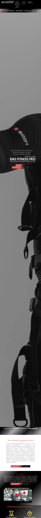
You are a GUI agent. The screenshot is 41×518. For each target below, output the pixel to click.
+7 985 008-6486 (30, 3)
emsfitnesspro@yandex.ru (23, 4)
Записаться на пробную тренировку (21, 167)
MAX (30, 430)
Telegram (25, 430)
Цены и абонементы (21, 165)
